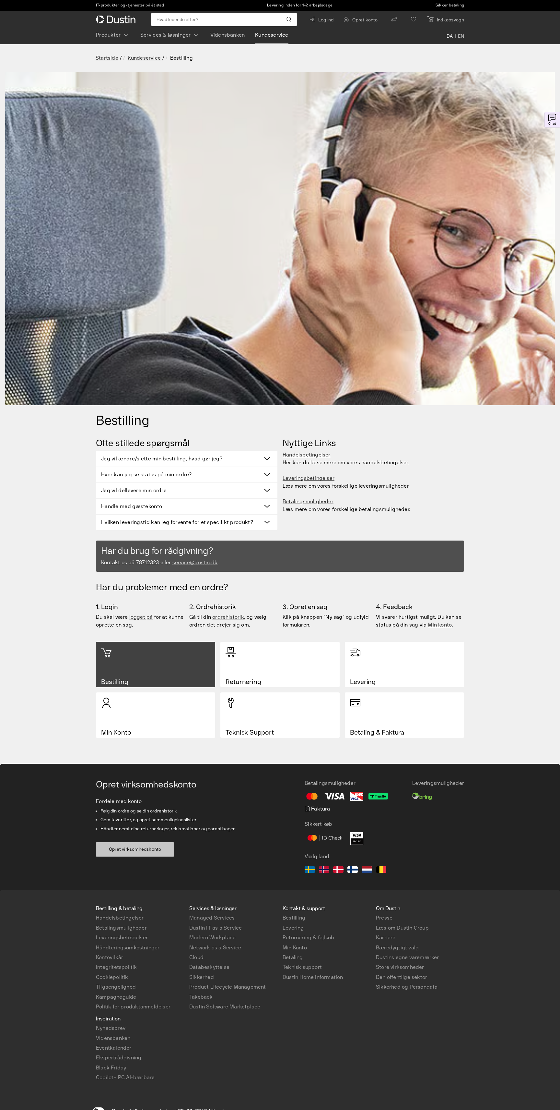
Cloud (196, 957)
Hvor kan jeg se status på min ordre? (146, 474)
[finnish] (352, 870)
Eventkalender (114, 1048)
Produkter (108, 35)
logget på (141, 617)
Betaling (293, 957)
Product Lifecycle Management (227, 987)
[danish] (338, 870)
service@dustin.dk (194, 562)
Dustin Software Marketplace (224, 1007)
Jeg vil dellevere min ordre (134, 490)
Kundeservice (271, 35)
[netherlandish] (367, 870)
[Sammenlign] (394, 19)
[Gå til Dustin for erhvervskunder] (117, 19)
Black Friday (111, 1068)
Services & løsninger (165, 35)
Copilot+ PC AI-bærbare (125, 1077)
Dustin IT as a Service (215, 928)
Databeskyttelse (209, 967)
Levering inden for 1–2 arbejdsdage (299, 5)
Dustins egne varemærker (407, 957)
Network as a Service (215, 948)
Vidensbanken (227, 35)
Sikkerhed (201, 977)
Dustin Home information (313, 977)
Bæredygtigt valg (397, 948)
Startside (107, 58)
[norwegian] (324, 870)
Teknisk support (302, 967)
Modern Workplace (212, 937)
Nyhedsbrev (110, 1028)
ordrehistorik (228, 617)
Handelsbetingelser (307, 455)
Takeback (201, 997)
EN (461, 36)
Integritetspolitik (116, 967)
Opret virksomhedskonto (135, 849)
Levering (293, 928)
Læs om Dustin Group (402, 928)
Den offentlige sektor (401, 977)
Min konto (440, 625)
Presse (384, 918)
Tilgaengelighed (116, 987)
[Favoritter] (413, 19)
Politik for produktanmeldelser (133, 1007)
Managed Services (212, 918)
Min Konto (295, 948)
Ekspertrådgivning (118, 1058)
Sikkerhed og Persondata (407, 987)
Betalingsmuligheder (308, 501)
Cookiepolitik (112, 977)
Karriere (386, 937)
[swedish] (310, 870)
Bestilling (294, 918)
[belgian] (381, 870)
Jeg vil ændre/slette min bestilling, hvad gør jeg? (161, 459)
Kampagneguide (116, 997)
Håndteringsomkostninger (128, 948)
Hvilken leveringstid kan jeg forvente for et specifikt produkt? (177, 522)
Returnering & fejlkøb (308, 937)
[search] (289, 19)
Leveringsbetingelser (308, 478)
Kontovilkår (109, 957)
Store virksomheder (400, 967)
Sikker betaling (450, 5)
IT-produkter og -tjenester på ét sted (130, 5)
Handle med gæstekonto (131, 506)
